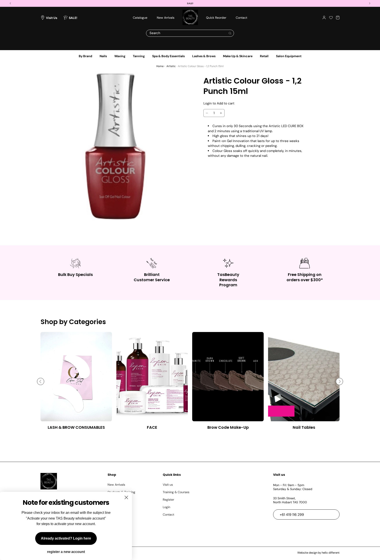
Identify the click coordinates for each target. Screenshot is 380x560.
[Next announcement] (370, 3)
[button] (338, 17)
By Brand (85, 56)
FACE (152, 427)
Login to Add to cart (218, 103)
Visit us (168, 484)
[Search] (230, 33)
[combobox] (190, 33)
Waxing (119, 56)
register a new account (66, 552)
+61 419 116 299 (292, 514)
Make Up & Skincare (237, 56)
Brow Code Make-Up (228, 427)
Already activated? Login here (66, 538)
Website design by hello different (318, 553)
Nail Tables (304, 427)
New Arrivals (116, 484)
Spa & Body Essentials (168, 56)
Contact (168, 514)
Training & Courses (176, 492)
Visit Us (51, 18)
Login (166, 507)
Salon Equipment (288, 56)
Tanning (139, 56)
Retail (264, 56)
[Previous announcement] (10, 3)
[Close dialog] (126, 497)
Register (168, 499)
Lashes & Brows (204, 56)
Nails (103, 56)
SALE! (73, 18)
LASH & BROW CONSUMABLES (76, 427)
